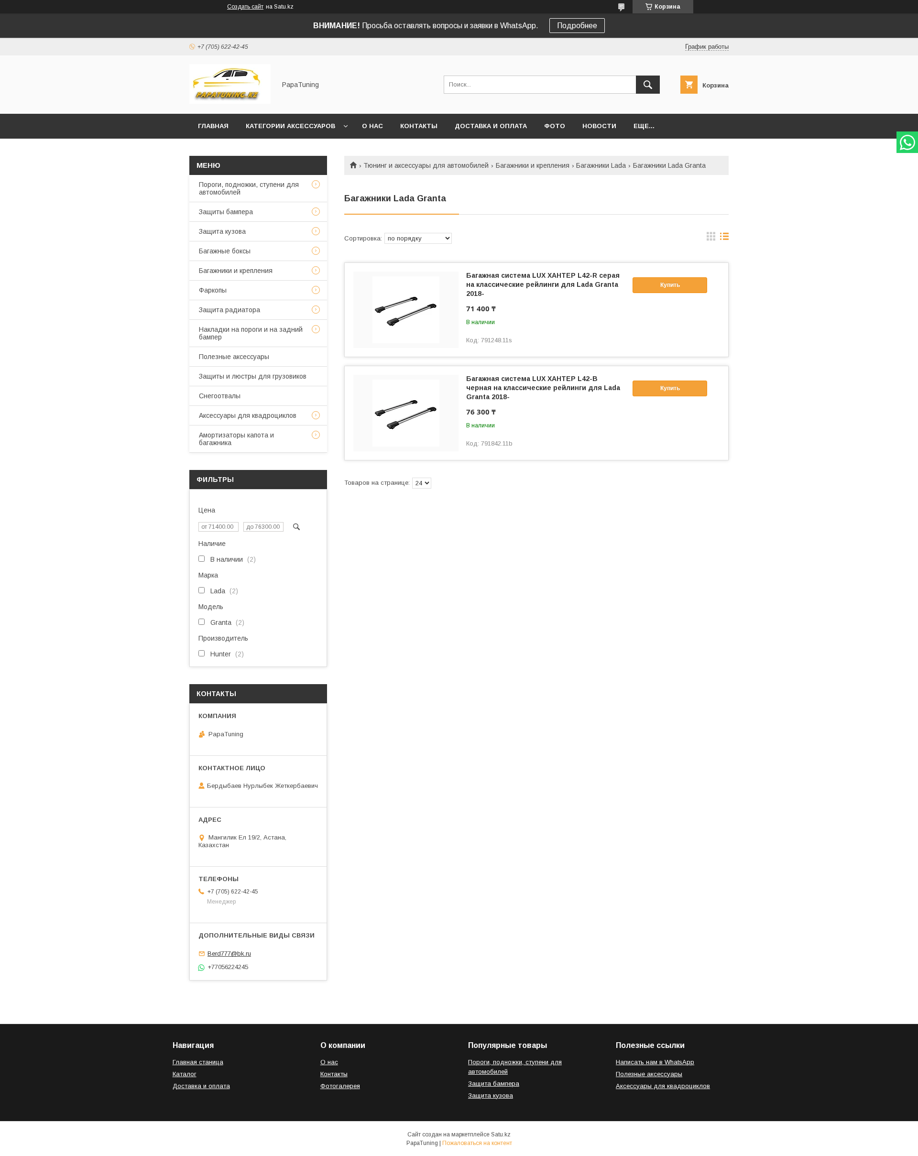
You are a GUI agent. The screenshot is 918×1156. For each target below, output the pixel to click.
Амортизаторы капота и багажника (236, 439)
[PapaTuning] (230, 101)
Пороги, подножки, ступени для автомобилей (249, 188)
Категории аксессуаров (290, 126)
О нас (372, 126)
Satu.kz (501, 1134)
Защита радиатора (229, 310)
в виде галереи (711, 238)
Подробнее (577, 26)
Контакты (418, 126)
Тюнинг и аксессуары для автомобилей (426, 165)
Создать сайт (245, 6)
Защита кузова (222, 231)
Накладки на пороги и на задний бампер (251, 333)
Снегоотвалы (219, 396)
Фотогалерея (340, 1086)
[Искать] (648, 85)
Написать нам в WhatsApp (655, 1062)
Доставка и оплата (491, 126)
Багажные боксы (225, 251)
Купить (670, 285)
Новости (599, 126)
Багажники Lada (601, 165)
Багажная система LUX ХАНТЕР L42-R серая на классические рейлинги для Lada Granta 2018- (543, 284)
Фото (554, 126)
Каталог (185, 1074)
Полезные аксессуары (234, 356)
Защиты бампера (226, 212)
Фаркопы (213, 290)
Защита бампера (493, 1083)
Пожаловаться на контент (477, 1143)
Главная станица (198, 1062)
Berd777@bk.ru (229, 953)
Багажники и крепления (532, 165)
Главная (213, 126)
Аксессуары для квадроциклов (247, 415)
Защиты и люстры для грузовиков (252, 376)
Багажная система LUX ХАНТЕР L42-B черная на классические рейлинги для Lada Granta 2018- (543, 388)
